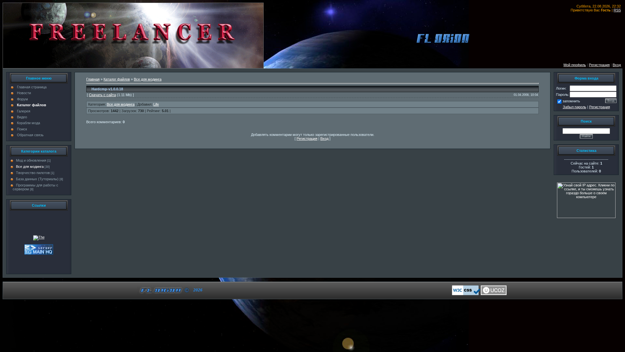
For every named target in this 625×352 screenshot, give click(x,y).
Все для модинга (30, 167)
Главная (93, 79)
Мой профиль (574, 65)
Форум (22, 99)
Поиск (22, 129)
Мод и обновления (31, 160)
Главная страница (32, 87)
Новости (24, 93)
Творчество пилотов (33, 173)
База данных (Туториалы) (37, 179)
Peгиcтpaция (599, 65)
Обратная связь (30, 135)
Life (156, 104)
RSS (617, 10)
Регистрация (599, 107)
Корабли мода (28, 123)
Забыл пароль (574, 107)
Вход (617, 65)
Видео (22, 117)
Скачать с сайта (102, 95)
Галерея (23, 111)
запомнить (571, 101)
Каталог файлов (31, 105)
